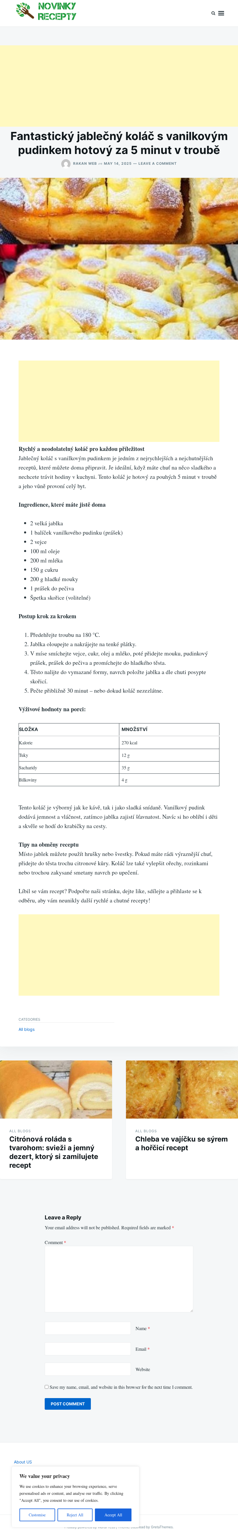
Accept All (113, 1514)
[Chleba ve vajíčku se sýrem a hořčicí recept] (182, 1089)
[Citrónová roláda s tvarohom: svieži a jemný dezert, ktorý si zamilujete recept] (56, 1089)
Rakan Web (85, 163)
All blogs (27, 1029)
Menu (221, 13)
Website (143, 1369)
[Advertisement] (119, 86)
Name (143, 1328)
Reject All (75, 1514)
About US (23, 1461)
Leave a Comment (157, 163)
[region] (75, 1496)
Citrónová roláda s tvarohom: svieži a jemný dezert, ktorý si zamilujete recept (53, 1152)
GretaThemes (162, 1527)
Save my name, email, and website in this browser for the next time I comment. (121, 1387)
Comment (55, 1242)
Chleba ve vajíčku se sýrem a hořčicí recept (181, 1143)
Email (143, 1349)
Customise (37, 1514)
